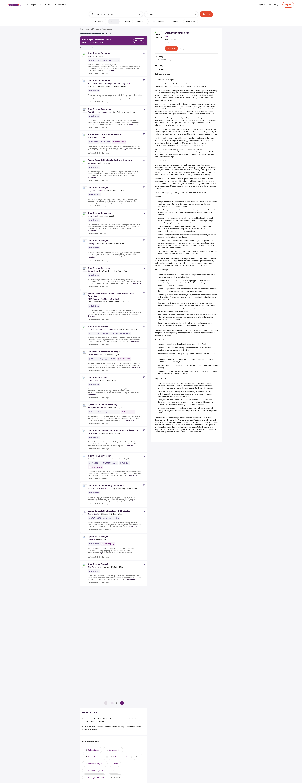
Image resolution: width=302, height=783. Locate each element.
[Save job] (144, 53)
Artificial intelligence (96, 764)
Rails (116, 764)
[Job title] (114, 14)
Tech (115, 770)
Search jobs (84, 29)
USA (92, 29)
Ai (139, 757)
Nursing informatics (96, 777)
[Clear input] (140, 14)
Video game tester (121, 757)
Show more (110, 70)
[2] (122, 703)
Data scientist (114, 750)
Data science (93, 750)
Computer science (96, 757)
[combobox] (116, 14)
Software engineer (95, 770)
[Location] (169, 14)
